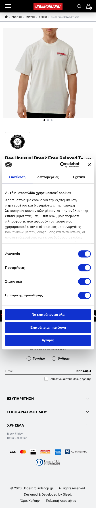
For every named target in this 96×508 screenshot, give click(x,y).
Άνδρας (64, 358)
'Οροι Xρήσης (30, 500)
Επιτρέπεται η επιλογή (48, 327)
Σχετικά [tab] (79, 177)
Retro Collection (17, 437)
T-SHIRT (43, 17)
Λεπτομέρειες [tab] (48, 177)
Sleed (67, 494)
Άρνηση (48, 340)
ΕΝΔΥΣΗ (30, 17)
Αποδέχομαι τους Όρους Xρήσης (70, 378)
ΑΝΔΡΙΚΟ (17, 17)
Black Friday (15, 433)
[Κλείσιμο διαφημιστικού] (89, 164)
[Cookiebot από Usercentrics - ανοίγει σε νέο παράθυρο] (60, 165)
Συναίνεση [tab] (17, 177)
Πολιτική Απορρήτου (61, 500)
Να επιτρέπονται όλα (48, 314)
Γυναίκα (39, 358)
